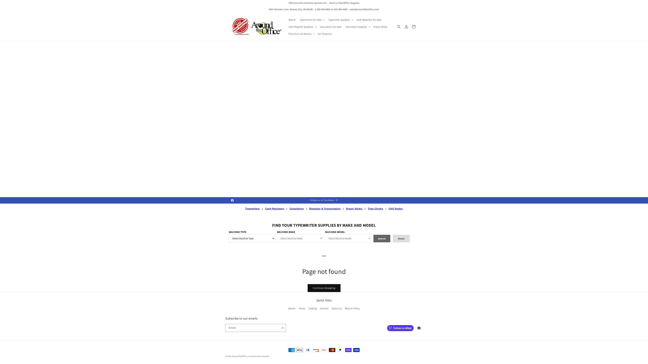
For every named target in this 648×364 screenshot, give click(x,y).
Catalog (312, 308)
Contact (324, 308)
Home (302, 308)
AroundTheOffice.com (241, 356)
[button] (312, 19)
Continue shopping (324, 288)
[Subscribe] (282, 328)
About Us (337, 308)
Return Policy (352, 308)
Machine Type (237, 232)
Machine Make (286, 232)
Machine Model (335, 232)
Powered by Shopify (260, 356)
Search (292, 308)
